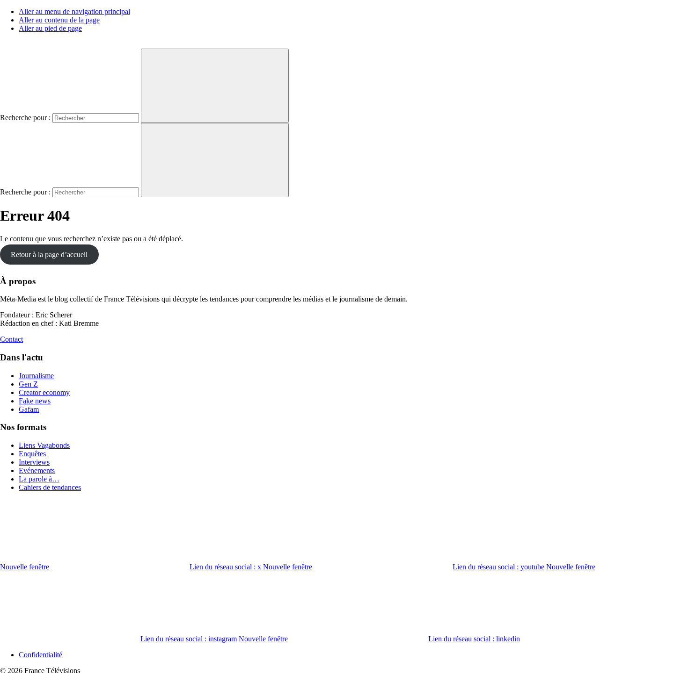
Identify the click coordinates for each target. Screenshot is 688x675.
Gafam (29, 409)
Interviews (34, 462)
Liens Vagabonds (44, 445)
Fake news (35, 401)
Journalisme (36, 376)
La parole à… (39, 479)
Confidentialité (40, 655)
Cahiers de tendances (50, 487)
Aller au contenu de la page (59, 20)
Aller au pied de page (50, 28)
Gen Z (28, 384)
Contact (11, 339)
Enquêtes (32, 454)
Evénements (37, 470)
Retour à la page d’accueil (49, 255)
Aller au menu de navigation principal (74, 11)
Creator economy (44, 392)
